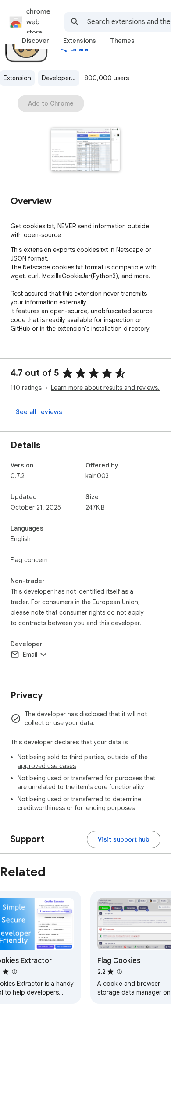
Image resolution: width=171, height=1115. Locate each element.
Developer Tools (60, 78)
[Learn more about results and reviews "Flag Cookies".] (119, 971)
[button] (85, 150)
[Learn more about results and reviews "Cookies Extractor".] (14, 971)
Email (30, 654)
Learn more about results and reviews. (105, 388)
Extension (17, 78)
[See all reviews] (39, 411)
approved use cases (47, 766)
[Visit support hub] (123, 839)
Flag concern (29, 560)
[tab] (35, 41)
